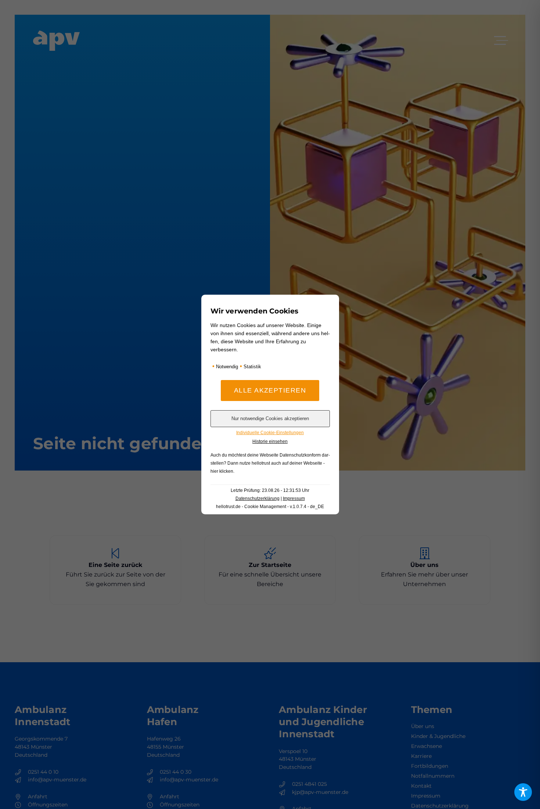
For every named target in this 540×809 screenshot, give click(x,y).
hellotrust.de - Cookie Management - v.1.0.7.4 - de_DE (270, 506)
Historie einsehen (270, 441)
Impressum (294, 498)
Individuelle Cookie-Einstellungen (270, 432)
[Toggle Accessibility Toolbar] (523, 792)
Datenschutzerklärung (257, 498)
